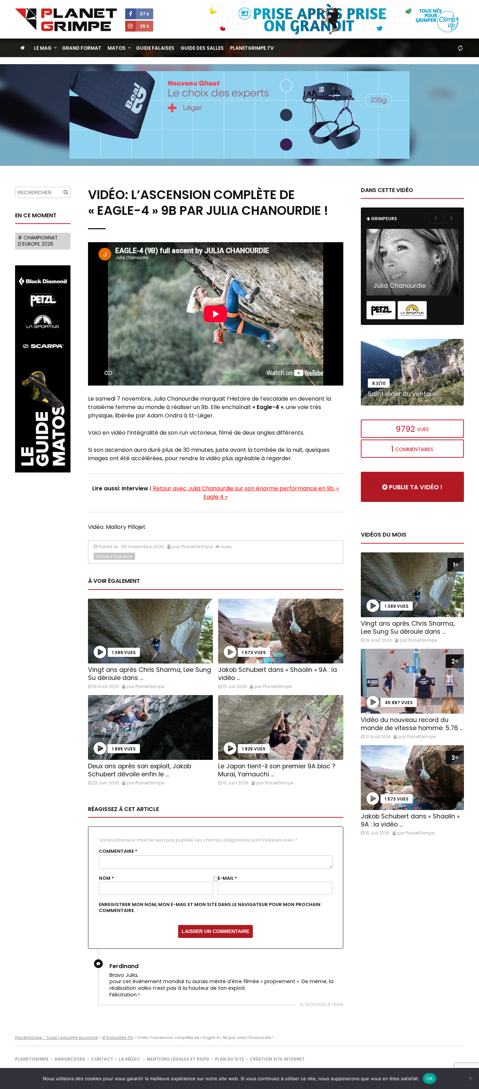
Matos (117, 48)
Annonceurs (69, 1059)
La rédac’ (130, 1059)
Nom (106, 878)
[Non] (470, 1078)
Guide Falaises (155, 48)
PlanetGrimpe (32, 1059)
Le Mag (43, 48)
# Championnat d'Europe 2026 (38, 240)
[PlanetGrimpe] (66, 19)
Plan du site (229, 1059)
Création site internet (277, 1059)
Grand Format (81, 48)
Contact (102, 1059)
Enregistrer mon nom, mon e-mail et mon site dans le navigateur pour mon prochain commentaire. (210, 907)
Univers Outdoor (114, 556)
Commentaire (118, 851)
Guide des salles (202, 48)
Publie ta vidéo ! (414, 487)
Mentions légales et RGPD (178, 1059)
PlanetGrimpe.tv (252, 48)
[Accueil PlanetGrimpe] (22, 48)
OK (429, 1078)
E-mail (227, 878)
